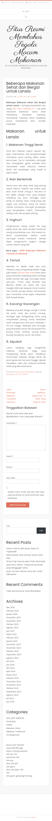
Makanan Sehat (13, 728)
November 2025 (13, 621)
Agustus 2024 (12, 658)
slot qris (9, 760)
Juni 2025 (10, 631)
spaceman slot (12, 757)
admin (33, 97)
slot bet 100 (11, 754)
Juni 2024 (10, 664)
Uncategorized (12, 734)
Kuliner (9, 724)
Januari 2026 (11, 614)
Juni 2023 (10, 701)
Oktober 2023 (12, 688)
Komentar (11, 423)
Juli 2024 (10, 661)
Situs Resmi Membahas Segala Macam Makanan (26, 44)
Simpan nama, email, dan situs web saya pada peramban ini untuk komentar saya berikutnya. (26, 495)
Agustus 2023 (12, 695)
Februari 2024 (12, 678)
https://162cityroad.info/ (17, 751)
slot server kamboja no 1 (24, 108)
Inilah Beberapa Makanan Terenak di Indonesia (11, 395)
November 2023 (13, 684)
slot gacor (10, 766)
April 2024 (10, 671)
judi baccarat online (26, 272)
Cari (8, 525)
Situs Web (10, 478)
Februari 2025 (12, 637)
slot (8, 772)
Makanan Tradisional (15, 731)
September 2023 (13, 691)
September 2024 (13, 654)
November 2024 (13, 648)
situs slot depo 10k (14, 769)
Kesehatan (11, 721)
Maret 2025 (11, 634)
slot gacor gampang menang (19, 775)
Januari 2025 (11, 641)
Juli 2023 (10, 698)
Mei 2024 (10, 668)
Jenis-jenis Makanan (25, 372)
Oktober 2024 (12, 651)
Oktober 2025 (12, 624)
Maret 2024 (11, 674)
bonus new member (15, 745)
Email (9, 467)
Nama (9, 456)
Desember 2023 (13, 681)
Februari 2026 (12, 610)
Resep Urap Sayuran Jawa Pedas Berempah (25, 561)
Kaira (33, 817)
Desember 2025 (13, 617)
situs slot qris (12, 763)
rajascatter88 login (14, 748)
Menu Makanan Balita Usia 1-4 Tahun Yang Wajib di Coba (38, 395)
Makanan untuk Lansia (17, 374)
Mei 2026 (10, 607)
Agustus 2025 (12, 627)
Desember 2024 (13, 644)
